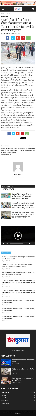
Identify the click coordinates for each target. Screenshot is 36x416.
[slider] (16, 243)
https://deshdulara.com (18, 177)
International (5, 401)
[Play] (3, 243)
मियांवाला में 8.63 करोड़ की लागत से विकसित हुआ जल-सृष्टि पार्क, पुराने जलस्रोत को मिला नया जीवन (22, 196)
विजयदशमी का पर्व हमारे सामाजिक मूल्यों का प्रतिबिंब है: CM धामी (26, 149)
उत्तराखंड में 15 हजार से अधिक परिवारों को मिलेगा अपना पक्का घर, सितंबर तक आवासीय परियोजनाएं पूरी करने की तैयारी (23, 205)
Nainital (3, 398)
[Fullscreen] (33, 243)
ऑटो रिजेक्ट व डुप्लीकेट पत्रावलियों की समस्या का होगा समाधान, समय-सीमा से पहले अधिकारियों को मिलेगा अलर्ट (23, 215)
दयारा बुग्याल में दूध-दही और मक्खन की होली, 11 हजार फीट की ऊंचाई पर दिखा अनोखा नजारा (18, 301)
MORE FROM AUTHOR (8, 189)
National (3, 395)
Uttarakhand (4, 16)
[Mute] (29, 243)
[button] (33, 9)
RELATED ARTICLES (8, 186)
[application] (18, 235)
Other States (5, 404)
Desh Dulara (6, 33)
